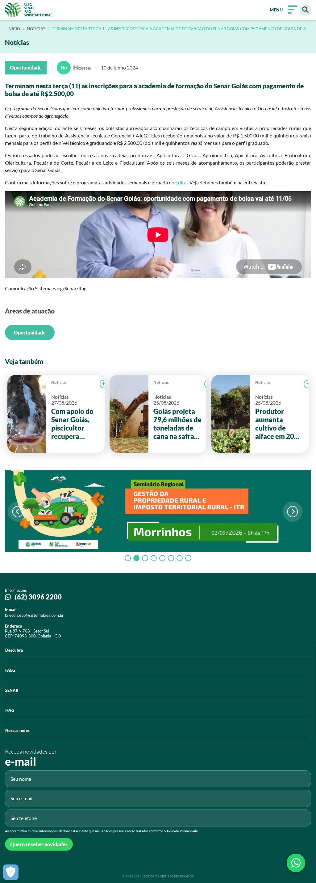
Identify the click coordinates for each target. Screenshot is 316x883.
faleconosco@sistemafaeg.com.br (34, 615)
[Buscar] (305, 10)
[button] (293, 512)
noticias (36, 29)
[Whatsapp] (296, 863)
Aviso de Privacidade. (182, 831)
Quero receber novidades (39, 844)
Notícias (59, 382)
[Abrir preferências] (11, 872)
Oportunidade (30, 332)
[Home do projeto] (28, 10)
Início (13, 29)
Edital (181, 182)
